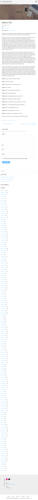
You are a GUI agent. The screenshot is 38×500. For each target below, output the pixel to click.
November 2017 (4, 333)
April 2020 (3, 277)
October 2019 (3, 287)
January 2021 (3, 265)
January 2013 (3, 451)
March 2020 (3, 279)
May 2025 (2, 200)
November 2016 (4, 358)
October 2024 (3, 215)
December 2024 (4, 211)
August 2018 (3, 314)
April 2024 (3, 225)
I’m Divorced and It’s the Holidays (7, 179)
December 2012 (4, 453)
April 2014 (3, 420)
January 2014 (3, 426)
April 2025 (3, 202)
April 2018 (3, 323)
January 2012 (3, 468)
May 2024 (2, 223)
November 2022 (4, 248)
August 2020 (3, 273)
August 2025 (3, 194)
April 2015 (3, 395)
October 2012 (3, 457)
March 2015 (3, 397)
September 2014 (4, 410)
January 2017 (3, 354)
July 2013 (2, 439)
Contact (23, 496)
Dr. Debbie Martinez (6, 1)
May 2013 (2, 443)
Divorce (7, 120)
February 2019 (3, 302)
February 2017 (3, 352)
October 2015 (3, 385)
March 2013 (3, 447)
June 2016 (2, 368)
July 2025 (2, 196)
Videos (28, 496)
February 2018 (3, 327)
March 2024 (3, 227)
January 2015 (3, 401)
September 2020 (4, 271)
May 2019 (2, 296)
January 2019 (3, 304)
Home (8, 496)
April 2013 (3, 445)
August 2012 (3, 462)
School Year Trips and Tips (6, 181)
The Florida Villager (11, 30)
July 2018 (2, 316)
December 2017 (4, 331)
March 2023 (3, 246)
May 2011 (2, 470)
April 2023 (3, 244)
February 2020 (3, 281)
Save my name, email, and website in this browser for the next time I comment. (15, 158)
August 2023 (3, 242)
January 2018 (3, 329)
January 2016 (3, 379)
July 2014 (2, 414)
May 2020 (2, 275)
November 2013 (4, 430)
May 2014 (2, 418)
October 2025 (3, 190)
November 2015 (4, 383)
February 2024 (3, 229)
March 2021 (3, 260)
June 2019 (2, 294)
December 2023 (4, 233)
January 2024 (3, 231)
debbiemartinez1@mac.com (11, 484)
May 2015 (2, 393)
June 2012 (2, 466)
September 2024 (4, 217)
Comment (3, 134)
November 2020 (4, 267)
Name (3, 145)
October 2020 (3, 269)
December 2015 (4, 381)
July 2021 (2, 258)
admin (4, 26)
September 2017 (4, 337)
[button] (36, 1)
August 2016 (3, 364)
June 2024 (2, 221)
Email (3, 149)
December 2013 (4, 428)
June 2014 (2, 416)
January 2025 (3, 209)
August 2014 (3, 412)
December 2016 (4, 356)
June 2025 (2, 198)
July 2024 (2, 219)
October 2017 (3, 335)
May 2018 (2, 321)
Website (3, 154)
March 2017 (3, 350)
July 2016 (2, 366)
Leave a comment (6, 28)
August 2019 (3, 289)
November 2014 (4, 406)
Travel (12, 496)
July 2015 (2, 389)
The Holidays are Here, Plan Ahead (7, 177)
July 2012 (2, 464)
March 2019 (3, 300)
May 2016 (2, 370)
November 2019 (4, 285)
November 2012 (4, 455)
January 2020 (3, 283)
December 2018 (4, 306)
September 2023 (4, 240)
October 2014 (3, 408)
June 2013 (2, 441)
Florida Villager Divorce (13, 120)
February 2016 (3, 377)
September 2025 (4, 192)
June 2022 (2, 252)
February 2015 (3, 399)
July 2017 (2, 341)
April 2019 (3, 298)
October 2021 (3, 256)
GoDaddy (30, 498)
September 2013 (4, 435)
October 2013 (3, 433)
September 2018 (4, 312)
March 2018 (3, 325)
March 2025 (3, 204)
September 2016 (4, 362)
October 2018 (3, 310)
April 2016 (3, 372)
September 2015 (4, 387)
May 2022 (2, 254)
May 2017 (2, 345)
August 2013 (3, 437)
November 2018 (4, 308)
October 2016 (3, 360)
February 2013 (3, 449)
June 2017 (2, 343)
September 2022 (4, 250)
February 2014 (3, 424)
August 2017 (3, 339)
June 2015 (2, 391)
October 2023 (3, 238)
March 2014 (3, 422)
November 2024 (4, 213)
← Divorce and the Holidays (7, 123)
